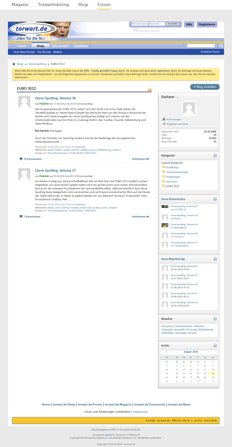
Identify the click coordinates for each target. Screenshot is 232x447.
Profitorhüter (76, 153)
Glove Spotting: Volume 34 (184, 224)
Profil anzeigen (173, 119)
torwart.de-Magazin (118, 404)
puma (94, 150)
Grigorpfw (167, 329)
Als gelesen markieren (177, 124)
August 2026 (191, 352)
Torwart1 (179, 237)
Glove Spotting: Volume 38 (55, 98)
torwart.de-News (179, 404)
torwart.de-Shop (64, 404)
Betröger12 (180, 228)
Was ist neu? (60, 46)
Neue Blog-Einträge (24, 52)
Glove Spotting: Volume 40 (184, 206)
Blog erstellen (205, 87)
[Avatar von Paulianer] (189, 108)
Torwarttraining (53, 4)
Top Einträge (44, 52)
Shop (83, 4)
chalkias (65, 208)
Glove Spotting (37, 64)
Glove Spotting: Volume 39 (184, 215)
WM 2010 (171, 182)
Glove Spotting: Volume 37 (55, 171)
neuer (83, 208)
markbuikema (182, 246)
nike (89, 208)
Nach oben (210, 420)
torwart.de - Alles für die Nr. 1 (175, 420)
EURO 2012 (90, 153)
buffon (58, 150)
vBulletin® (110, 435)
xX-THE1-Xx (180, 209)
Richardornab (205, 329)
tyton (104, 208)
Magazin (20, 4)
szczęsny (96, 208)
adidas (50, 150)
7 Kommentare (32, 216)
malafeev (74, 208)
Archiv (198, 420)
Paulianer (80, 147)
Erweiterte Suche (210, 51)
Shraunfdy (180, 333)
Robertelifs (168, 333)
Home (46, 404)
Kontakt (150, 420)
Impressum (140, 411)
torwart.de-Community (149, 404)
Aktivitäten (81, 46)
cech (57, 208)
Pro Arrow (191, 329)
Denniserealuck (183, 326)
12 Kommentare (33, 159)
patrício (75, 150)
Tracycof (191, 333)
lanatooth (179, 329)
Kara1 (178, 218)
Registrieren (207, 24)
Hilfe (189, 24)
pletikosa (85, 150)
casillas (66, 150)
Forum (104, 4)
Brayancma (168, 326)
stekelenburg (104, 150)
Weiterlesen (139, 159)
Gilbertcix (198, 326)
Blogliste (57, 52)
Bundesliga (172, 167)
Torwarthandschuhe (57, 153)
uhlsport (116, 150)
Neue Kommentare (173, 199)
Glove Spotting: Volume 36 (184, 302)
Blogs (40, 46)
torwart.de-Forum (90, 404)
